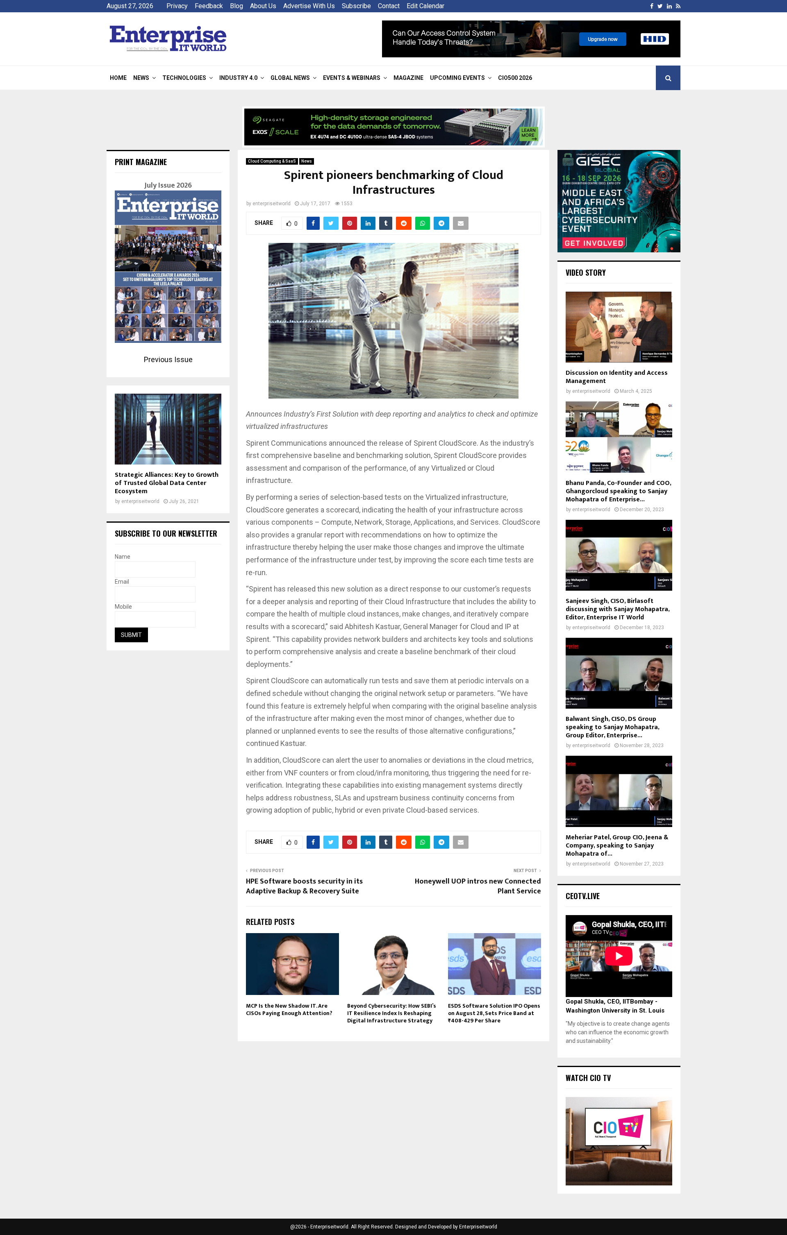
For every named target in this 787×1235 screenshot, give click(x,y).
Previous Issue (168, 359)
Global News (290, 78)
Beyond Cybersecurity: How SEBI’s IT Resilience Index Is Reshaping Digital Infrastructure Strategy (391, 1013)
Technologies (184, 78)
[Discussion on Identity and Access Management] (619, 327)
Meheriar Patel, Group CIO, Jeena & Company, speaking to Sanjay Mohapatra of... (617, 845)
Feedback (209, 6)
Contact (389, 6)
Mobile (123, 606)
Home (118, 78)
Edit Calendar (425, 6)
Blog (236, 6)
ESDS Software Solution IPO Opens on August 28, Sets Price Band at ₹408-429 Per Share (494, 1013)
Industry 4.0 (238, 78)
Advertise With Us (309, 6)
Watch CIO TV (588, 1077)
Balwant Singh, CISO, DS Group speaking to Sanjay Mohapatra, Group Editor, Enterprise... (612, 727)
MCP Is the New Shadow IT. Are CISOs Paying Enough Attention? (289, 1009)
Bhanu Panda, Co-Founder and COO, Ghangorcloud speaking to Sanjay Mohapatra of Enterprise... (618, 491)
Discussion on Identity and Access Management (617, 377)
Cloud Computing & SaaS (272, 161)
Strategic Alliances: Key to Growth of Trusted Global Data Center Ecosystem (166, 483)
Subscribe (356, 6)
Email (122, 581)
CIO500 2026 (515, 78)
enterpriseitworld (271, 203)
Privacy (177, 6)
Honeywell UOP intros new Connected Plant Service (478, 886)
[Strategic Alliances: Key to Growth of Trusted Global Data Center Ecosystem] (168, 429)
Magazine (408, 78)
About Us (263, 6)
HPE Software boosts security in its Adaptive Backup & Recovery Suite (304, 886)
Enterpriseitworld (478, 1227)
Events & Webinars (351, 78)
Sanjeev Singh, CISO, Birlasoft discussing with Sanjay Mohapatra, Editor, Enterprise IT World (617, 609)
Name (122, 556)
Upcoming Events (457, 78)
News (141, 78)
